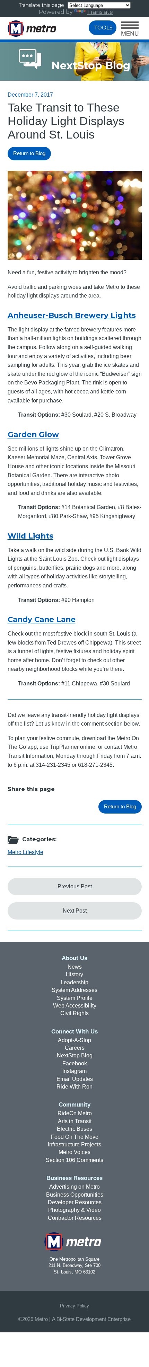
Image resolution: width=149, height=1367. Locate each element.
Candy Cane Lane (42, 619)
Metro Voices (74, 1152)
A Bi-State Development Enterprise (91, 1319)
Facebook (74, 1063)
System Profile (75, 998)
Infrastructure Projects (74, 1144)
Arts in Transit (74, 1121)
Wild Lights (30, 535)
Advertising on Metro (74, 1187)
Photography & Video (74, 1210)
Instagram (74, 1071)
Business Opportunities (74, 1195)
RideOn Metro (75, 1113)
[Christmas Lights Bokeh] (75, 258)
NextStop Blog (75, 1055)
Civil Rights (74, 1013)
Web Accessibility (74, 1006)
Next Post (75, 911)
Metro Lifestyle (25, 852)
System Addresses (74, 990)
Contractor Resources (75, 1218)
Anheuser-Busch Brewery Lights (72, 315)
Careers (75, 1048)
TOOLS (103, 28)
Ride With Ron (74, 1087)
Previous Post (75, 886)
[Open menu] (130, 29)
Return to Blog (29, 153)
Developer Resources (75, 1202)
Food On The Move (74, 1137)
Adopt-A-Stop (74, 1040)
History (74, 974)
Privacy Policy (74, 1305)
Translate (100, 12)
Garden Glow (33, 434)
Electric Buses (74, 1129)
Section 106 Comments (74, 1160)
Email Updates (74, 1079)
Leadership (74, 982)
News (75, 967)
